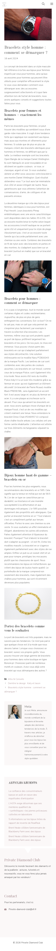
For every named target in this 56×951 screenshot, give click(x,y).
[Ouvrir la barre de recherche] (43, 4)
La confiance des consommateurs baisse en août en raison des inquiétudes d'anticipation (25, 795)
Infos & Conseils (16, 679)
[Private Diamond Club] (4, 4)
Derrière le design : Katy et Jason (24, 683)
